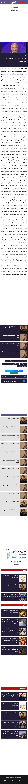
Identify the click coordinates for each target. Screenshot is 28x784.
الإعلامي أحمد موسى (10, 361)
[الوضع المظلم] (4, 2)
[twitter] (9, 371)
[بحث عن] (2, 2)
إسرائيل (17, 361)
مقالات (18, 55)
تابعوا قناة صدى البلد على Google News (12, 377)
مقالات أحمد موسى (7, 363)
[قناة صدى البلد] (14, 2)
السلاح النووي (23, 363)
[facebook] (18, 371)
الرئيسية (23, 55)
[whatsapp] (14, 373)
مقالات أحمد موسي (22, 366)
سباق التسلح (15, 363)
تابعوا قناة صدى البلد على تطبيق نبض (13, 381)
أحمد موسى (22, 65)
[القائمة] (26, 2)
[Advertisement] (14, 28)
